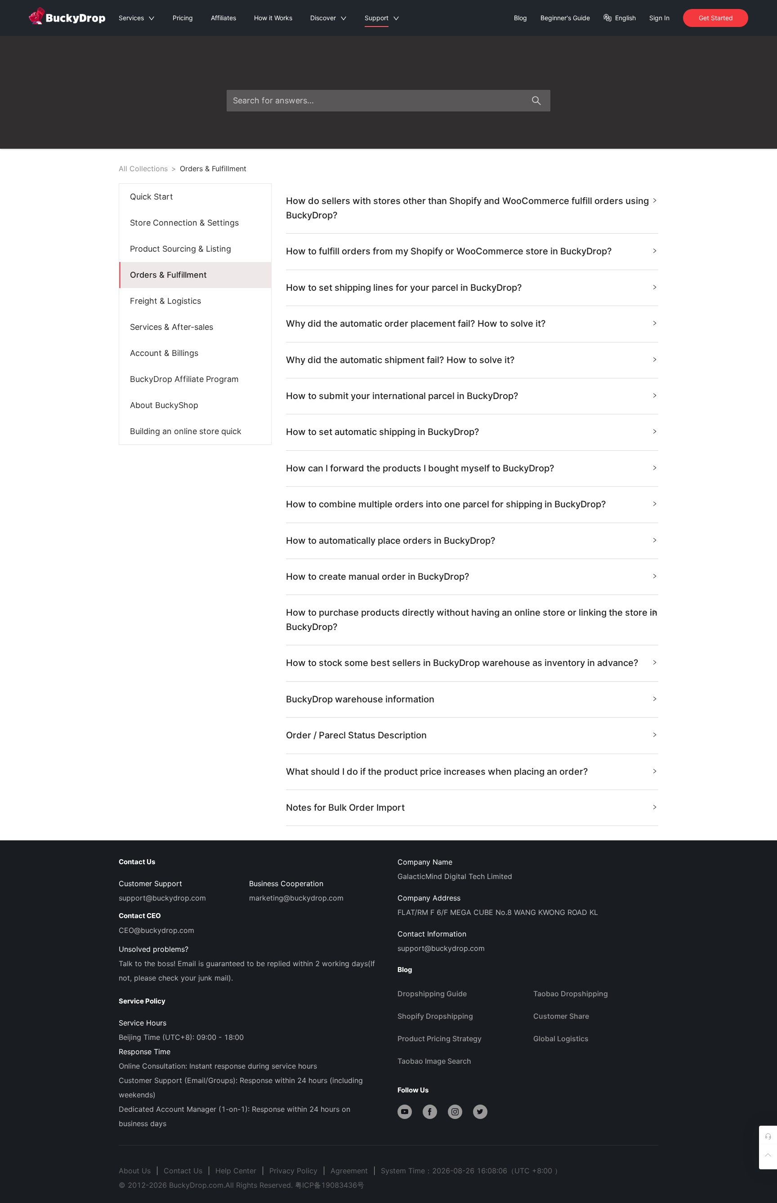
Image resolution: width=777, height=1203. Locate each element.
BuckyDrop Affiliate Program (184, 379)
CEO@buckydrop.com (156, 930)
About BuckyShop (164, 405)
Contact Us (183, 1170)
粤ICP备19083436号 (329, 1185)
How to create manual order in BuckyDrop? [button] (377, 576)
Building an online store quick (185, 431)
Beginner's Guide (565, 18)
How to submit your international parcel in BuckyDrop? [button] (402, 396)
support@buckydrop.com (162, 897)
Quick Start (151, 196)
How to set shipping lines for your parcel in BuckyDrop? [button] (404, 287)
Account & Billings (164, 353)
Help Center (235, 1170)
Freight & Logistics (165, 301)
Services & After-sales (171, 327)
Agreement (349, 1170)
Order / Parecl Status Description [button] (356, 735)
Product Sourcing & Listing (180, 248)
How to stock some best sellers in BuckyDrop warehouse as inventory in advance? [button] (462, 662)
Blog (520, 18)
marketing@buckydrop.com (296, 897)
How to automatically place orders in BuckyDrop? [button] (391, 540)
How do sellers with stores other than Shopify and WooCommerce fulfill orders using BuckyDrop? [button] (467, 207)
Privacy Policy (293, 1170)
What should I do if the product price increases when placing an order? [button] (437, 771)
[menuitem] (195, 197)
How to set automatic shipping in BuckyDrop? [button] (382, 431)
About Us (135, 1170)
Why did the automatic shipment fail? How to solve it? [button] (400, 360)
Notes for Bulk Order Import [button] (345, 807)
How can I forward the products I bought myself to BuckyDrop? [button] (420, 468)
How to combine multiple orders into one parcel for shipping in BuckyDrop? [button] (446, 504)
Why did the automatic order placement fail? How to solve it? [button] (416, 323)
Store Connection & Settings (184, 222)
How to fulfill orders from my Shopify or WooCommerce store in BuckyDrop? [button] (449, 251)
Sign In (659, 18)
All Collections (143, 168)
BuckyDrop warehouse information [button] (360, 699)
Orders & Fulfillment (213, 168)
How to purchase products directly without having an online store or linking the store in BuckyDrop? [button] (471, 619)
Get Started (716, 18)
